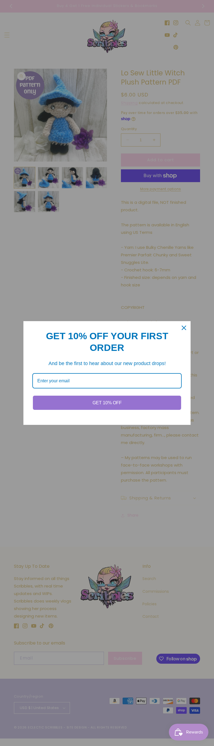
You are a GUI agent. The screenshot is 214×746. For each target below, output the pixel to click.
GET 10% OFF (107, 402)
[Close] (184, 327)
